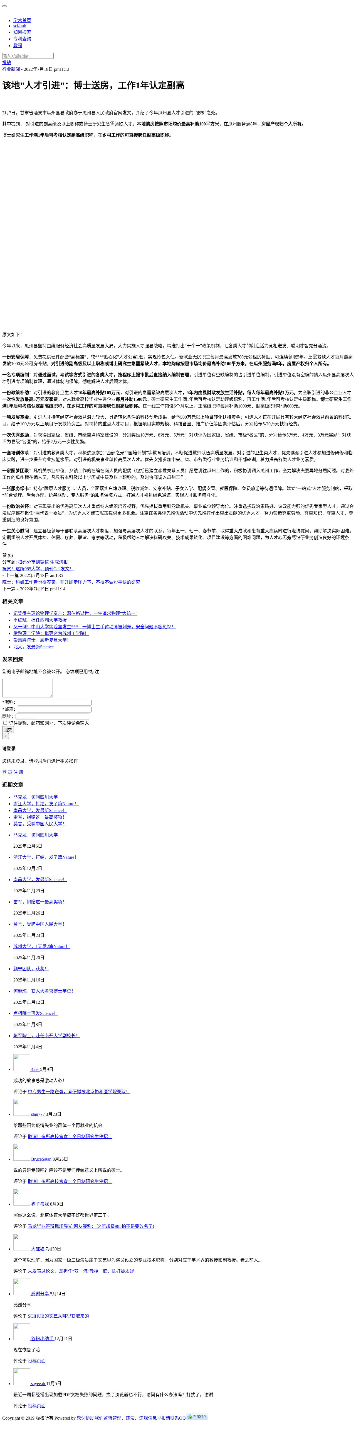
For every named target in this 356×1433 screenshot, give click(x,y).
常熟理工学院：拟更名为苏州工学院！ (51, 633)
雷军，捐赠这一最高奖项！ (40, 817)
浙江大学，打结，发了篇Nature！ (46, 803)
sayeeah (38, 1383)
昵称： (10, 702)
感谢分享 (40, 1293)
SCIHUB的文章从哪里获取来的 (58, 1316)
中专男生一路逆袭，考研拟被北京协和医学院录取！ (79, 1091)
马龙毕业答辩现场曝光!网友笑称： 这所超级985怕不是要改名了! (91, 1226)
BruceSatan (42, 1159)
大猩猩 (38, 1249)
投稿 (6, 62)
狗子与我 (40, 1204)
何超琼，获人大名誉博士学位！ (44, 991)
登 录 (7, 772)
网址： (9, 716)
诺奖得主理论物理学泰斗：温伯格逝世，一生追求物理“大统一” (75, 613)
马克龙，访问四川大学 (35, 797)
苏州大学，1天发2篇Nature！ (41, 946)
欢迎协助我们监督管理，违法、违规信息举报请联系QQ (131, 1418)
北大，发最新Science (33, 646)
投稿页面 (37, 1361)
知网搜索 (22, 32)
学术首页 (22, 20)
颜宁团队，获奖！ (31, 968)
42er (35, 1069)
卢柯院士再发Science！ (35, 1013)
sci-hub (19, 25)
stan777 (38, 1114)
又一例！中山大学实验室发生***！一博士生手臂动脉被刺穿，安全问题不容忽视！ (94, 626)
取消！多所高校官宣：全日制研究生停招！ (70, 1136)
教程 (17, 45)
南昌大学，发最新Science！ (40, 810)
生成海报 (59, 562)
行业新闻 (11, 69)
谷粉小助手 (43, 1338)
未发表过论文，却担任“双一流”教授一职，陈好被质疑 (81, 1271)
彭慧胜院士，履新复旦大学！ (42, 640)
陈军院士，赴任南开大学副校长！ (46, 1035)
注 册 (18, 772)
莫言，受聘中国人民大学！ (40, 823)
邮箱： (10, 709)
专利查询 (22, 39)
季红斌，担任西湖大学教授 (40, 620)
